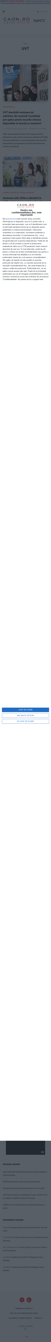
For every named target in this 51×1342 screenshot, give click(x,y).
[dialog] (25, 671)
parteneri (11, 219)
